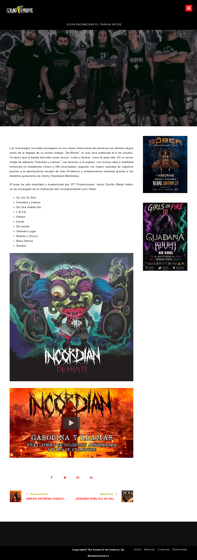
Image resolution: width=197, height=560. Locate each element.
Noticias (142, 90)
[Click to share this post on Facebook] (51, 477)
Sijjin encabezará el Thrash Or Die (32, 24)
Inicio (137, 549)
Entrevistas (180, 549)
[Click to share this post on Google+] (78, 477)
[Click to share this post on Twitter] (65, 477)
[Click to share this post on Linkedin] (91, 477)
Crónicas (164, 549)
